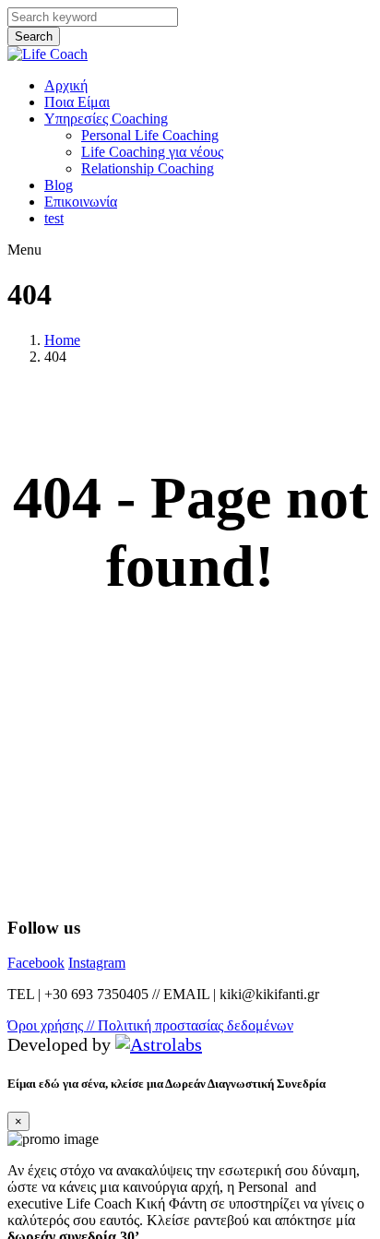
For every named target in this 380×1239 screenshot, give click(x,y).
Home (62, 340)
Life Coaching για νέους (152, 152)
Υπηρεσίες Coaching (106, 118)
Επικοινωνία (80, 201)
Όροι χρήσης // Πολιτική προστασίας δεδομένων (150, 1025)
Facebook (36, 963)
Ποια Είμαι (77, 102)
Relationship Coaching (147, 168)
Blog (58, 185)
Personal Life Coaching (150, 135)
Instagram (96, 963)
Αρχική (66, 85)
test (54, 218)
